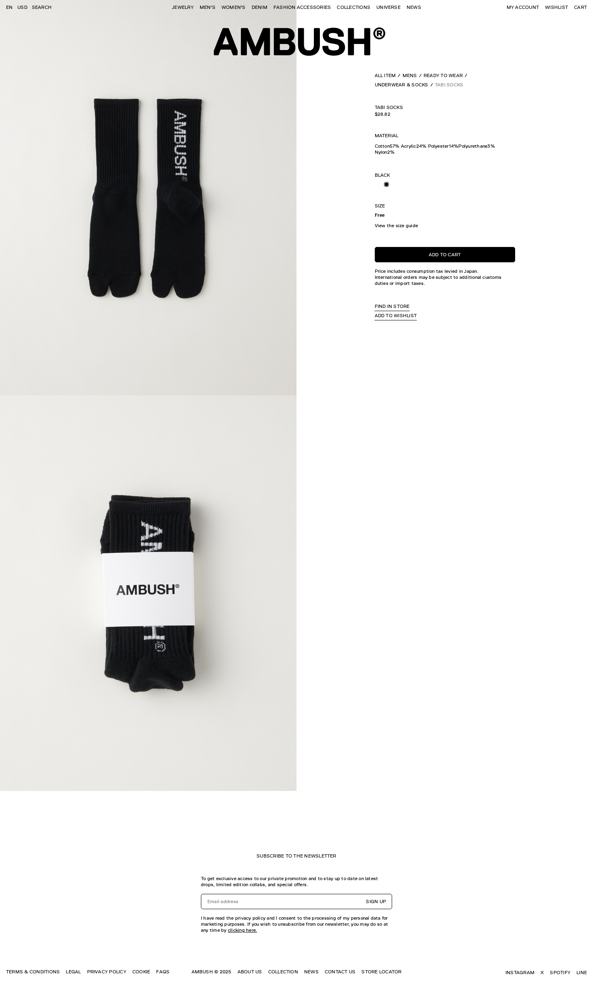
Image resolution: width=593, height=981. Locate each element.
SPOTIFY (560, 972)
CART (580, 7)
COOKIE (141, 972)
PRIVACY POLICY (106, 972)
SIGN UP (376, 901)
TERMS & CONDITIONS (33, 972)
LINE (581, 972)
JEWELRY (183, 7)
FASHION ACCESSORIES (302, 7)
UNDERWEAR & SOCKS (401, 84)
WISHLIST (556, 7)
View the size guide (396, 225)
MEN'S (207, 7)
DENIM (259, 7)
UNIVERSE (388, 7)
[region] (445, 149)
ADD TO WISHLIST (396, 315)
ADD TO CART (445, 254)
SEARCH (42, 7)
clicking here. (242, 930)
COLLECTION (283, 972)
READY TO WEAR (443, 75)
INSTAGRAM (520, 972)
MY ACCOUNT (523, 7)
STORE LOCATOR (381, 972)
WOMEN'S (233, 7)
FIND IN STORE (392, 306)
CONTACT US (340, 972)
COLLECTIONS (353, 7)
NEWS (414, 7)
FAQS (162, 972)
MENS (410, 75)
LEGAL (73, 972)
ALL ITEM (385, 75)
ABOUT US (250, 972)
